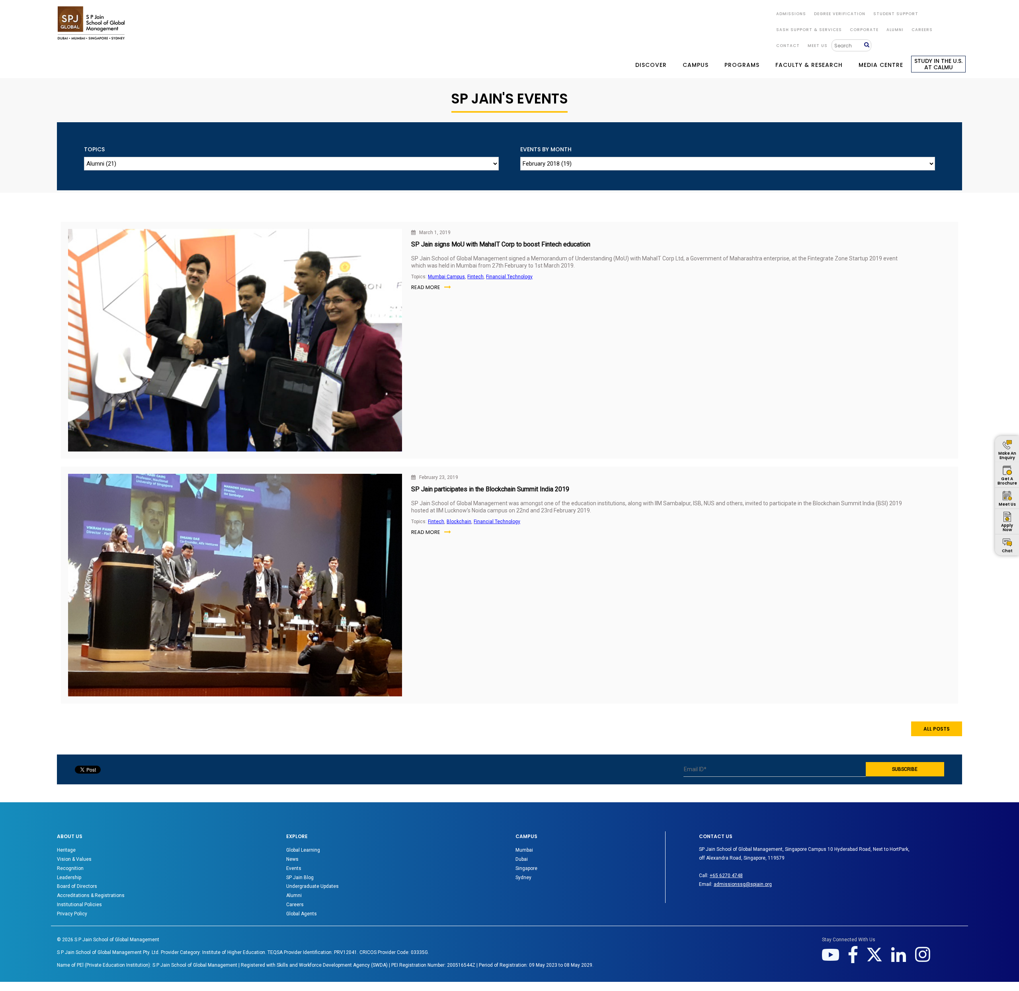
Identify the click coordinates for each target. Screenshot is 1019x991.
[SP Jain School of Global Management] (91, 23)
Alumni (294, 895)
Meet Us (818, 45)
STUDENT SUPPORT (895, 13)
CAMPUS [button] (696, 65)
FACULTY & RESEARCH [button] (809, 65)
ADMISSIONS (791, 13)
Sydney (523, 877)
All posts (936, 728)
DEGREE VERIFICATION (839, 13)
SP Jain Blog (300, 877)
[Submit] (867, 45)
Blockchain (459, 521)
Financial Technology (509, 277)
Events (293, 868)
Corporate (864, 29)
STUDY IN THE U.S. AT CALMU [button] (938, 64)
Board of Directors (77, 886)
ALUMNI (895, 29)
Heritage (66, 850)
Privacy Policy (72, 914)
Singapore (526, 868)
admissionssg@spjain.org (743, 884)
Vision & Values (74, 859)
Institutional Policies (79, 904)
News (292, 859)
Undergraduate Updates (312, 886)
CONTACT (788, 45)
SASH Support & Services (809, 29)
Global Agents (301, 914)
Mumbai (524, 850)
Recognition (70, 868)
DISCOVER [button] (651, 65)
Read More (425, 287)
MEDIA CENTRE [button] (881, 65)
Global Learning (303, 850)
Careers (922, 29)
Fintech (475, 277)
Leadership (69, 877)
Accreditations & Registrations (91, 895)
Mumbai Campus (446, 277)
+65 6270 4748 (726, 875)
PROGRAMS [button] (741, 65)
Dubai (521, 859)
